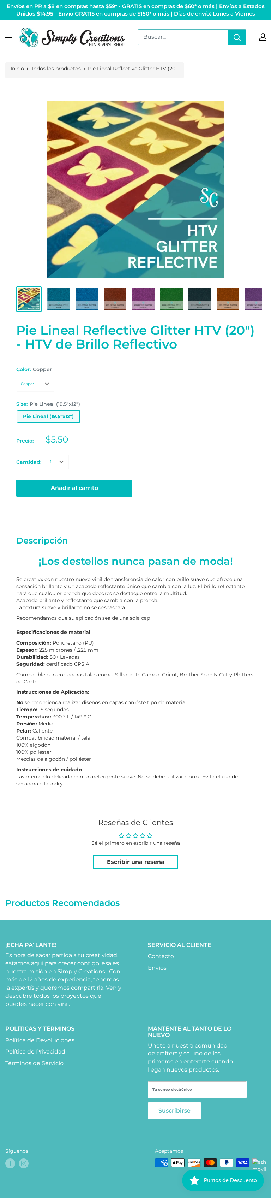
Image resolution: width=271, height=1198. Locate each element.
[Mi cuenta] (262, 37)
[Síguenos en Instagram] (24, 1163)
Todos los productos (56, 68)
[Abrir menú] (8, 37)
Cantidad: (28, 462)
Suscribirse (174, 1110)
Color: (34, 369)
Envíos (157, 968)
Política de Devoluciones (39, 1040)
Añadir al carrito (74, 488)
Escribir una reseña (135, 862)
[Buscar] (237, 37)
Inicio (17, 68)
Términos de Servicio (34, 1063)
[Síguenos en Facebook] (10, 1163)
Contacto (161, 956)
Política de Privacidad (35, 1051)
